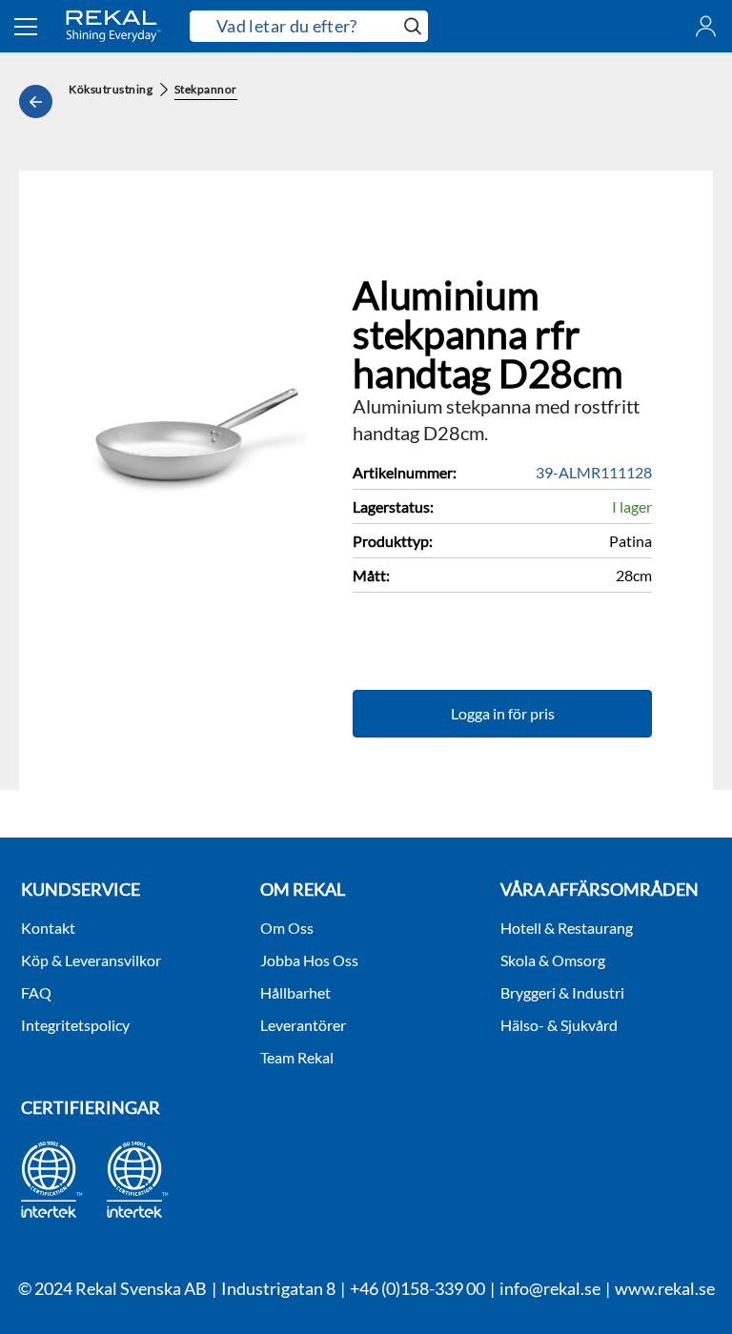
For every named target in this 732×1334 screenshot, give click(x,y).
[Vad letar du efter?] (309, 26)
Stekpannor (205, 89)
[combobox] (293, 26)
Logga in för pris (503, 713)
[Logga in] (706, 26)
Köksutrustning (111, 89)
